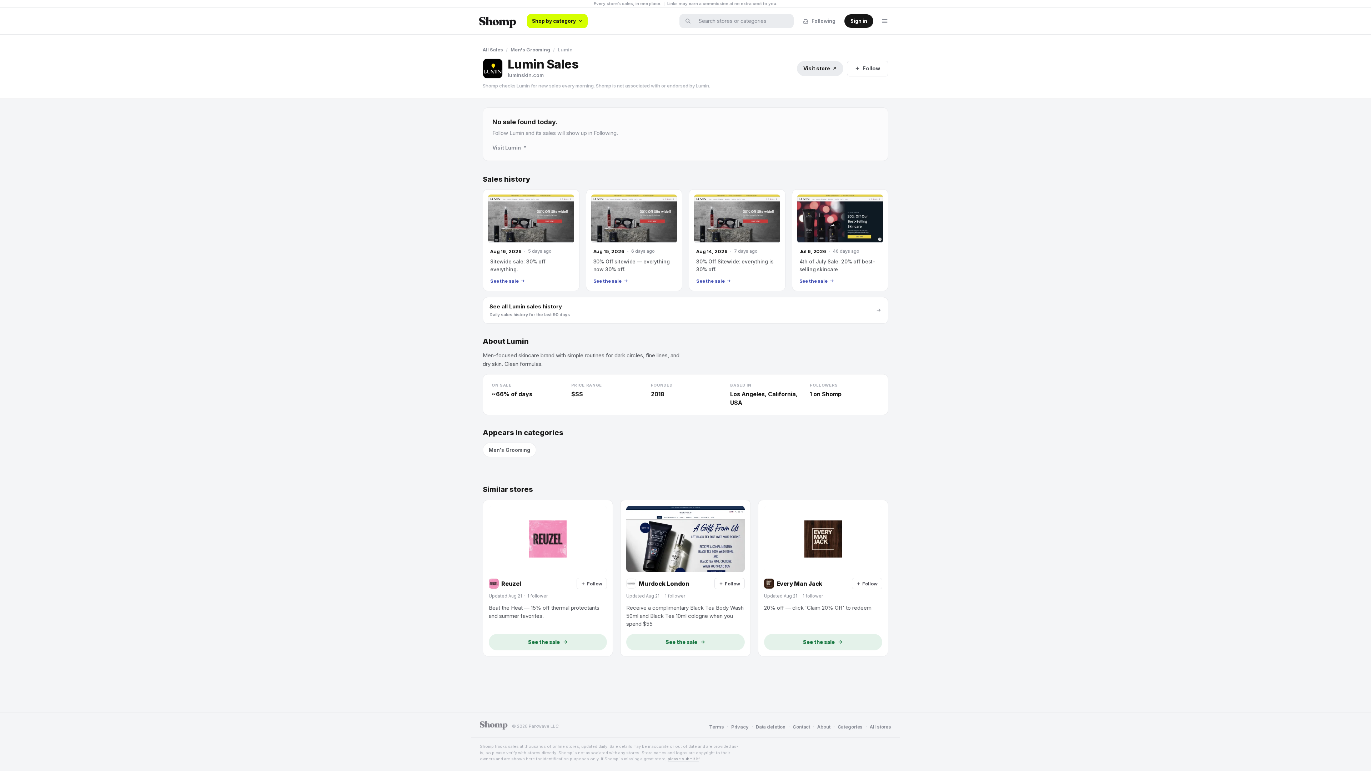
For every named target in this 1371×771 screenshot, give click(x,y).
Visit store (816, 68)
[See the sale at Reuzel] (548, 578)
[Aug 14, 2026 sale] (737, 240)
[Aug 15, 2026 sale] (634, 240)
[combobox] (741, 21)
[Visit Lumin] (493, 69)
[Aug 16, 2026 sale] (531, 240)
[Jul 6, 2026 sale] (840, 240)
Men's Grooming (530, 49)
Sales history (506, 179)
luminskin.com (526, 75)
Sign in (858, 21)
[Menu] (885, 21)
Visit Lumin (506, 148)
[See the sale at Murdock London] (685, 578)
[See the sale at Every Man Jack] (823, 578)
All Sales (493, 49)
